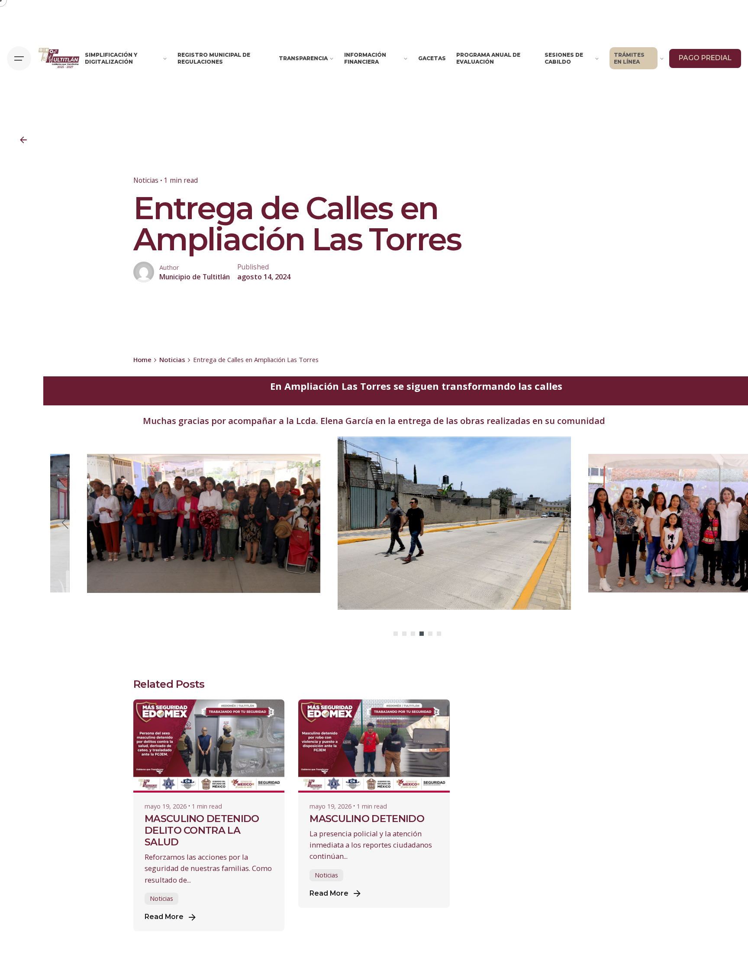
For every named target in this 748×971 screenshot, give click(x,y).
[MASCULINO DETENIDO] (373, 746)
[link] (346, 421)
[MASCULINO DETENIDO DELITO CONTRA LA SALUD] (208, 746)
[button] (395, 633)
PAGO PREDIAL (705, 58)
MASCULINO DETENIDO (367, 818)
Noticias (145, 180)
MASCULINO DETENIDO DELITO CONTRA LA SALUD (202, 830)
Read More (164, 917)
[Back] (23, 140)
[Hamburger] (19, 58)
